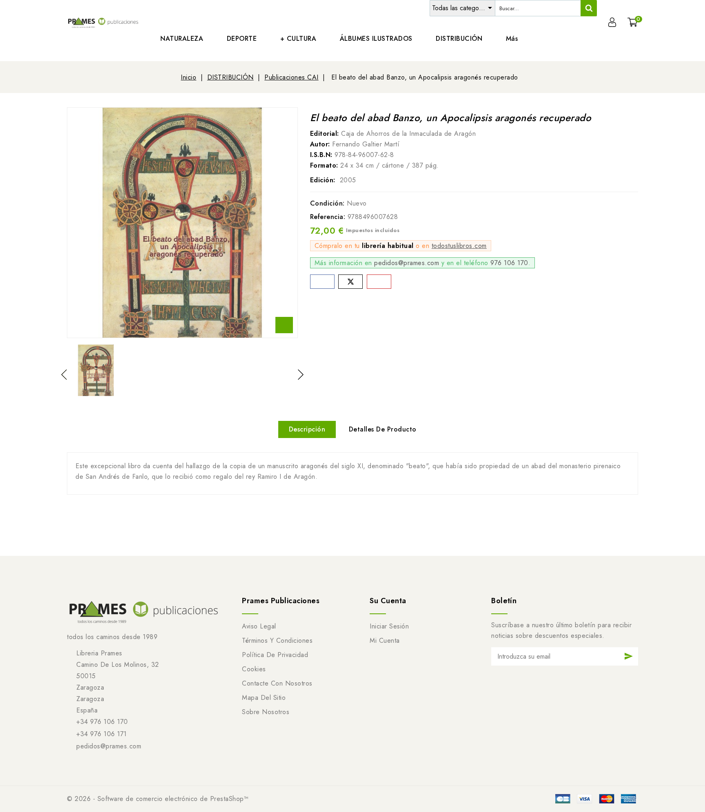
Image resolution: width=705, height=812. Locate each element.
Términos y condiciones (277, 640)
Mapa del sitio (264, 697)
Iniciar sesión (389, 626)
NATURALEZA (181, 38)
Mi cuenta (385, 640)
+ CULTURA (298, 38)
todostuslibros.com (459, 245)
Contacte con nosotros (277, 683)
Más (512, 38)
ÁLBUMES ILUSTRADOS (376, 38)
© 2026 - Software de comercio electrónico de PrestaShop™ (157, 798)
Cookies (254, 669)
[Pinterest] (379, 281)
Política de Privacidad (275, 654)
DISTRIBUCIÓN (459, 38)
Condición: (327, 203)
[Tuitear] (350, 281)
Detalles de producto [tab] (383, 429)
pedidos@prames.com (406, 263)
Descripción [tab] (307, 429)
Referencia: (328, 216)
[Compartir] (322, 281)
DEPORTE (242, 38)
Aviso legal (259, 626)
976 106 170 (509, 263)
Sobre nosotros (265, 712)
